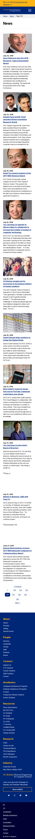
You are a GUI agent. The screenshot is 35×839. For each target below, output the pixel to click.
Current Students (9, 698)
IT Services (7, 724)
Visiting (5, 628)
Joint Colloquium (9, 754)
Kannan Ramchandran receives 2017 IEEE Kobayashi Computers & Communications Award (17, 550)
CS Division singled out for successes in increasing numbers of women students (17, 283)
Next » (18, 603)
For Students (7, 713)
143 (17, 599)
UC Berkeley (7, 812)
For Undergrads (8, 719)
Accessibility (7, 822)
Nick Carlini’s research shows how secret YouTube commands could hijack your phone (16, 391)
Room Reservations (10, 707)
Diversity (6, 626)
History (5, 623)
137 (13, 595)
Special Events (8, 631)
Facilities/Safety (8, 727)
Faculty (5, 647)
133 (14, 590)
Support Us (7, 665)
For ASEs (6, 722)
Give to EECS (17, 789)
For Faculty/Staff (9, 730)
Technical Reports (9, 748)
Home (5, 16)
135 (26, 590)
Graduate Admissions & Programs (15, 689)
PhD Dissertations (9, 751)
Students (6, 652)
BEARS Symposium (10, 757)
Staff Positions (8, 674)
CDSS (5, 819)
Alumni (5, 655)
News (12, 16)
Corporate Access (9, 767)
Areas (5, 743)
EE (4, 804)
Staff (5, 650)
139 (25, 595)
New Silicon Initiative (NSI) (12, 769)
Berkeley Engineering (10, 815)
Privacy (5, 829)
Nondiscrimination (9, 826)
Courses (6, 692)
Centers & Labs (8, 746)
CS (4, 808)
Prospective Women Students (13, 695)
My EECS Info (8, 710)
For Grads (6, 716)
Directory (6, 641)
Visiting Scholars (9, 733)
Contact (6, 676)
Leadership (7, 644)
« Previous (18, 586)
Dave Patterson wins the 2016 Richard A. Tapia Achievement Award (15, 60)
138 (19, 595)
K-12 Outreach (8, 668)
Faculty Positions (9, 671)
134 (20, 590)
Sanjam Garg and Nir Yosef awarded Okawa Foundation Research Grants (15, 119)
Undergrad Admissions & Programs (15, 686)
